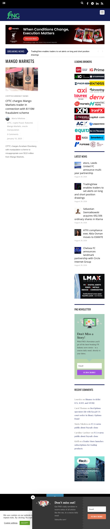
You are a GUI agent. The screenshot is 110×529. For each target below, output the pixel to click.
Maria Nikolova (18, 118)
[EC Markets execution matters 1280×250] (55, 43)
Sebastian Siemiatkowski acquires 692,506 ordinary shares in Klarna (88, 214)
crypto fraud (18, 123)
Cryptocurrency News (17, 96)
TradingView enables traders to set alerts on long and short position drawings (89, 191)
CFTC (9, 123)
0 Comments (12, 134)
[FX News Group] (13, 19)
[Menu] (4, 3)
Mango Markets (14, 126)
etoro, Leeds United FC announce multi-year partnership (88, 168)
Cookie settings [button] (11, 523)
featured (29, 123)
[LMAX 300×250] (89, 297)
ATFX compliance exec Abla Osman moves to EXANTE (93, 234)
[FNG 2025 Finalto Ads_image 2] (89, 479)
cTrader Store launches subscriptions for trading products (88, 445)
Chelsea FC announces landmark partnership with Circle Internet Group (87, 254)
